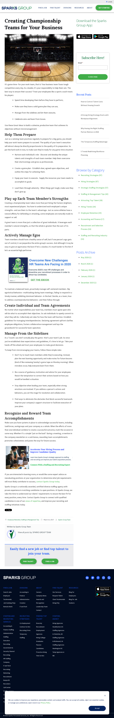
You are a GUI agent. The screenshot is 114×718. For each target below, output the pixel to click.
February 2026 (88, 270)
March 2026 (87, 263)
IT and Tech (23, 607)
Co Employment (25, 623)
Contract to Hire (25, 627)
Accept (97, 708)
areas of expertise (32, 501)
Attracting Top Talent (92, 200)
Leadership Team (42, 607)
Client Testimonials (59, 599)
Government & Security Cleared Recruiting (8, 651)
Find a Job (42, 8)
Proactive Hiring (41, 652)
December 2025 (88, 282)
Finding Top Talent (41, 617)
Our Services (57, 592)
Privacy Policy (45, 703)
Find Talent (55, 8)
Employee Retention (14, 520)
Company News (41, 596)
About (90, 8)
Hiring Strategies (90, 181)
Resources (79, 8)
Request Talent (58, 596)
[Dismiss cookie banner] (105, 696)
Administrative (24, 599)
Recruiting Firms (25, 630)
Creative (22, 603)
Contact (38, 610)
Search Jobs (7, 592)
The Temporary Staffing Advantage (94, 142)
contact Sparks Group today (47, 481)
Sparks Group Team (64, 520)
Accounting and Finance (92, 219)
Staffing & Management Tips (30, 520)
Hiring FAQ (56, 603)
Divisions (67, 8)
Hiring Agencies (58, 623)
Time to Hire (40, 656)
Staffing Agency (56, 617)
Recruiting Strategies (91, 175)
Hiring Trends (88, 206)
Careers (39, 592)
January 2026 (88, 276)
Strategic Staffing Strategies (94, 187)
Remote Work (7, 607)
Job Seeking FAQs (9, 603)
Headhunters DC (58, 627)
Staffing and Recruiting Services (9, 619)
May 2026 (86, 257)
